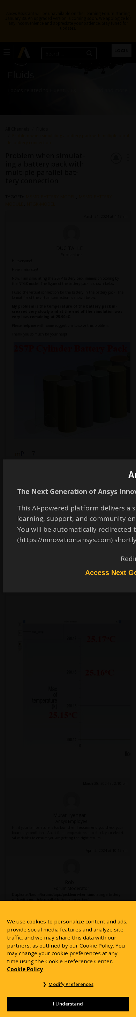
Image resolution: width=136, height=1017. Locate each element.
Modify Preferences (70, 984)
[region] (68, 959)
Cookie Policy (25, 969)
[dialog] (68, 508)
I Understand (68, 1004)
